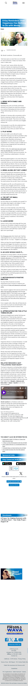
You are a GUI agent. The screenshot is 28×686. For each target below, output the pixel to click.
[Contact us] (20, 640)
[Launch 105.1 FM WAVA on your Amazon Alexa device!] (14, 468)
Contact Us (14, 655)
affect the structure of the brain (9, 291)
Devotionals (6, 515)
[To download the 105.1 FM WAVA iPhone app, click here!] (21, 463)
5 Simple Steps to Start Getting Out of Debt (14, 448)
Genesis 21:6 (7, 236)
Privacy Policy (22, 658)
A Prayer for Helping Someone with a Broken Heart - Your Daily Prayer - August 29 (14, 519)
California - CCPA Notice (10, 658)
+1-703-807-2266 (16, 654)
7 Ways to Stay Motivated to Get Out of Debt (14, 442)
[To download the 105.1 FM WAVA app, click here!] (7, 463)
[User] (15, 640)
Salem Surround (17, 671)
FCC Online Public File (22, 662)
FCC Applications (7, 671)
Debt (2, 29)
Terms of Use (4, 662)
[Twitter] (21, 473)
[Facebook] (7, 473)
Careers (24, 671)
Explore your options (13, 481)
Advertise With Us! (14, 485)
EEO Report (12, 662)
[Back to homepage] (15, 2)
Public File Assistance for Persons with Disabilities (14, 667)
